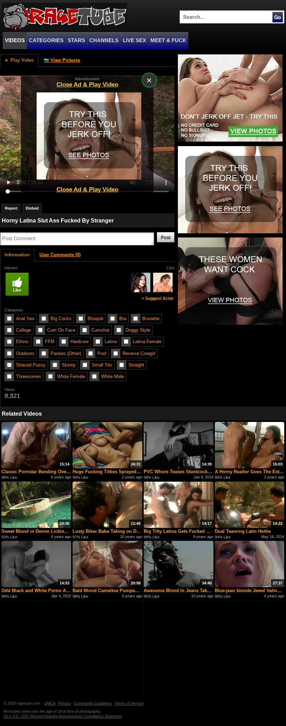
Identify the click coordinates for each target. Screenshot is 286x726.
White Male (112, 376)
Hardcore (79, 341)
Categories (46, 40)
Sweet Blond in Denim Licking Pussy (36, 531)
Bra (122, 318)
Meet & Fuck (168, 40)
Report (11, 208)
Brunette (150, 318)
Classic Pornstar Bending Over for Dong (36, 471)
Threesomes (28, 376)
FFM (49, 341)
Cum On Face (61, 330)
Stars (76, 40)
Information (17, 254)
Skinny (69, 365)
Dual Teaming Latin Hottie (243, 531)
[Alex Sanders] (163, 282)
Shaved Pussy (31, 365)
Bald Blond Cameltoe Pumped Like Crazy (107, 590)
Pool (101, 353)
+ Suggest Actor (158, 298)
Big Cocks (61, 318)
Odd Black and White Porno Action (36, 590)
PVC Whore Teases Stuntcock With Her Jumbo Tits (178, 471)
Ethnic (22, 341)
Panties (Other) (66, 353)
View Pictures (62, 60)
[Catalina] (140, 282)
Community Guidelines (93, 703)
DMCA (49, 703)
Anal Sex (25, 318)
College (23, 330)
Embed (32, 208)
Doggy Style (138, 330)
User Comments (60, 254)
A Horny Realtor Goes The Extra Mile (250, 471)
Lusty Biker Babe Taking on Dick (107, 531)
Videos (15, 40)
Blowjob (95, 318)
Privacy (64, 703)
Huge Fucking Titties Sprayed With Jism (107, 471)
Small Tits (102, 365)
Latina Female (147, 341)
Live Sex (134, 40)
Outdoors (25, 353)
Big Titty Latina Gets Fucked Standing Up (178, 531)
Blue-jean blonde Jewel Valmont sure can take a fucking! (250, 590)
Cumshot (100, 330)
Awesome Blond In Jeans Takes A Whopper (178, 590)
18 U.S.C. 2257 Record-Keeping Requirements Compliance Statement (62, 716)
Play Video (19, 60)
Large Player (153, 72)
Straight (136, 365)
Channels (104, 40)
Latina (111, 341)
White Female (71, 376)
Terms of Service (129, 703)
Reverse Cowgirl (138, 353)
